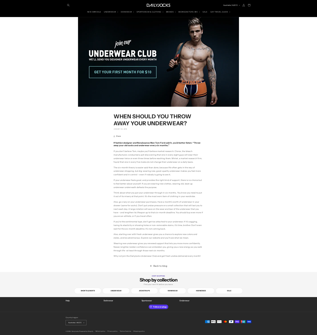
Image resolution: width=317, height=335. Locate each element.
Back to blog (160, 266)
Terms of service (125, 331)
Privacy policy (112, 331)
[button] (68, 5)
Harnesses (201, 291)
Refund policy (100, 331)
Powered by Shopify (86, 331)
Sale (229, 291)
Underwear (116, 291)
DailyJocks (75, 331)
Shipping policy (139, 331)
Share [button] (118, 136)
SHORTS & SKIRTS (88, 291)
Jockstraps (144, 291)
